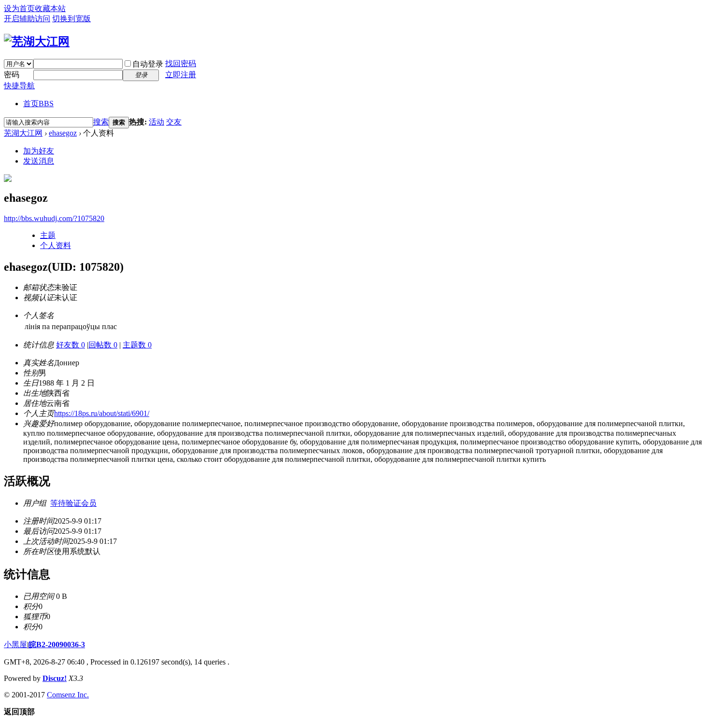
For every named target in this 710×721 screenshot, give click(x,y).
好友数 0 (70, 345)
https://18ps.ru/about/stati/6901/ (101, 413)
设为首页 (19, 8)
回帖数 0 (102, 345)
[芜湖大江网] (37, 41)
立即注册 (180, 74)
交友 (174, 122)
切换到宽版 (71, 18)
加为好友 (38, 151)
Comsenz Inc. (68, 695)
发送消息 (38, 161)
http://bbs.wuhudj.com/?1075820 (54, 218)
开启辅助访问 (27, 18)
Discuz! (55, 678)
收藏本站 (50, 8)
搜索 (101, 122)
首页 (38, 103)
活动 (156, 122)
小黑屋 (15, 644)
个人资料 (55, 245)
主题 (48, 235)
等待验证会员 (73, 503)
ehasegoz (63, 133)
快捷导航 (19, 86)
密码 (11, 74)
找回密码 (180, 63)
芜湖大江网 (23, 133)
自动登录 (147, 64)
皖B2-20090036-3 (56, 644)
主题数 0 (137, 345)
